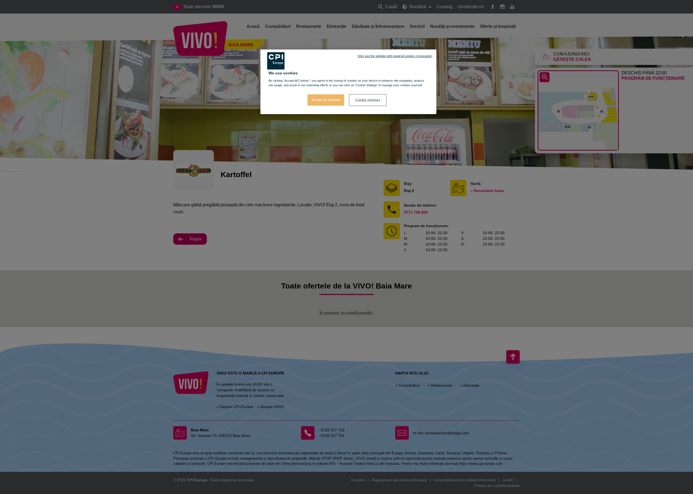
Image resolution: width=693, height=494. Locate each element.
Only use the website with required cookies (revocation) (395, 56)
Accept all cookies (326, 99)
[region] (348, 81)
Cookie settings (367, 99)
